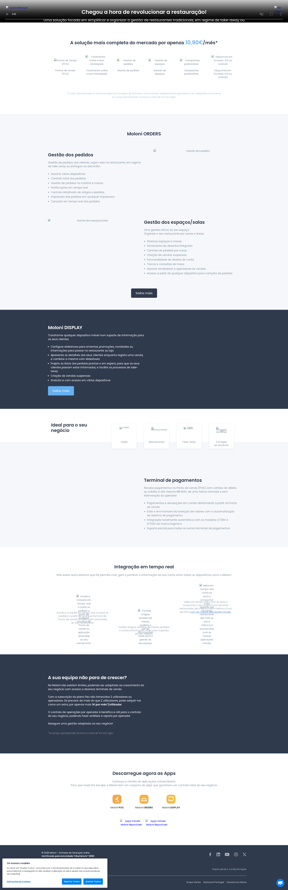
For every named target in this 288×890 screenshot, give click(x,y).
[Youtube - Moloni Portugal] (227, 854)
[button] (280, 883)
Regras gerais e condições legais (229, 869)
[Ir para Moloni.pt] (24, 9)
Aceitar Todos (93, 881)
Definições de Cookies (18, 881)
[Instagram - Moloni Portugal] (236, 854)
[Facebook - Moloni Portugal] (210, 854)
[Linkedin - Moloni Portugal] (218, 854)
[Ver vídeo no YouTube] (278, 9)
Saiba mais (144, 293)
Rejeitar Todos (72, 881)
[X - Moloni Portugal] (244, 854)
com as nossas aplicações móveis (210, 612)
